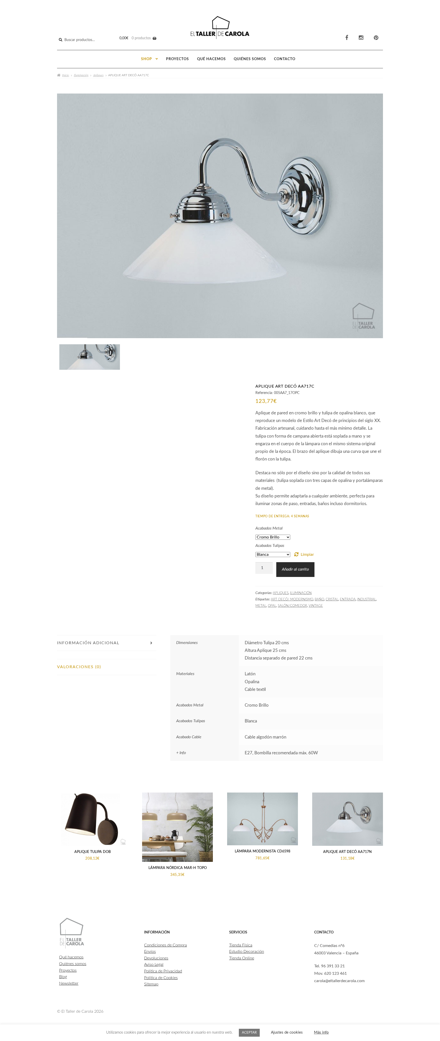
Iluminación (81, 75)
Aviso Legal (153, 965)
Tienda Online (241, 958)
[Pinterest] (376, 37)
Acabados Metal (269, 528)
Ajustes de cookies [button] (287, 1032)
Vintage (316, 605)
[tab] (106, 655)
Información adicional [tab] (88, 643)
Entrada (348, 599)
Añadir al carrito (295, 569)
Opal (272, 605)
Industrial (366, 599)
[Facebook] (347, 37)
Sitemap (151, 984)
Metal (260, 605)
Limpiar (307, 554)
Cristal (332, 599)
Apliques (98, 75)
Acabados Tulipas (269, 546)
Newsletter (68, 983)
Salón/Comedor (292, 605)
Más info (321, 1032)
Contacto (284, 59)
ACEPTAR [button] (249, 1032)
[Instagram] (361, 37)
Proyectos (177, 59)
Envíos (150, 952)
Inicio (65, 75)
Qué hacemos (211, 59)
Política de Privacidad (163, 971)
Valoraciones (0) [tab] (79, 667)
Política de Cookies (161, 978)
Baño (319, 599)
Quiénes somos (250, 59)
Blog (63, 977)
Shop (146, 59)
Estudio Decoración (246, 952)
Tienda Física (240, 945)
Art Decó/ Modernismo (292, 599)
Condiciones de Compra (165, 945)
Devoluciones (156, 958)
